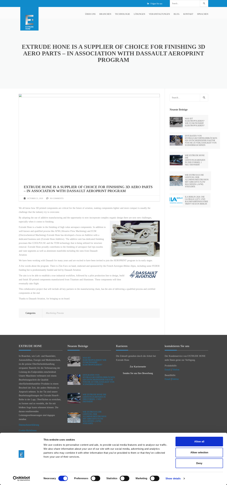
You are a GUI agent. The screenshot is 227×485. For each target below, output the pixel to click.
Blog (176, 14)
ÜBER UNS (90, 14)
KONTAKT (188, 14)
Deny (199, 463)
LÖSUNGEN (139, 14)
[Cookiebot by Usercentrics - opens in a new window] (21, 478)
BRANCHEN (105, 14)
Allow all (199, 441)
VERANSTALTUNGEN (159, 14)
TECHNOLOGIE (122, 14)
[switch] (95, 478)
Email (167, 369)
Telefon (175, 369)
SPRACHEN (202, 14)
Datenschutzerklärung (29, 425)
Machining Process (55, 313)
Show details (173, 478)
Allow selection (199, 452)
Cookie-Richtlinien (28, 430)
